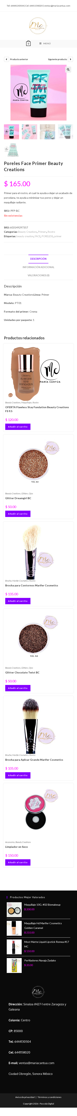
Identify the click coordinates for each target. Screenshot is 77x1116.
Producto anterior (19, 59)
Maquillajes (26, 402)
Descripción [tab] (38, 258)
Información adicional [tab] (38, 267)
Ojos (31, 493)
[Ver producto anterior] (6, 59)
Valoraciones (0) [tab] (38, 275)
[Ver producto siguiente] (70, 59)
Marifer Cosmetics (20, 580)
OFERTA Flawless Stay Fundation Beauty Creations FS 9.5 (37, 409)
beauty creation (25, 236)
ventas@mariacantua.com (36, 1063)
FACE (38, 236)
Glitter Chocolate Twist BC (22, 672)
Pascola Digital (47, 1103)
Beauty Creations (27, 231)
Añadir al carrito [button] (18, 426)
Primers (42, 231)
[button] (68, 70)
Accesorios (10, 842)
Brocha (8, 580)
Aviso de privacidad (25, 1097)
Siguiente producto (57, 59)
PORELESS (47, 236)
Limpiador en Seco (16, 846)
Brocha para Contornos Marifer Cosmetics (31, 585)
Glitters (24, 493)
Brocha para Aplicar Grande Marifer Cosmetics (34, 759)
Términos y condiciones (49, 1097)
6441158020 (22, 1052)
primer (57, 236)
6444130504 (22, 1041)
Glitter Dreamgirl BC (18, 498)
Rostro (51, 231)
